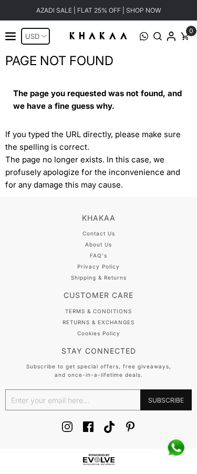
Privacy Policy (98, 266)
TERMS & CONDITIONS (98, 311)
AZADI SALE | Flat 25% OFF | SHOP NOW (98, 10)
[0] (185, 37)
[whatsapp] (175, 447)
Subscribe (166, 400)
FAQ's (98, 255)
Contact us (98, 233)
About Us (98, 244)
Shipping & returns (99, 277)
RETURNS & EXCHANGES (98, 322)
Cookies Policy (98, 333)
